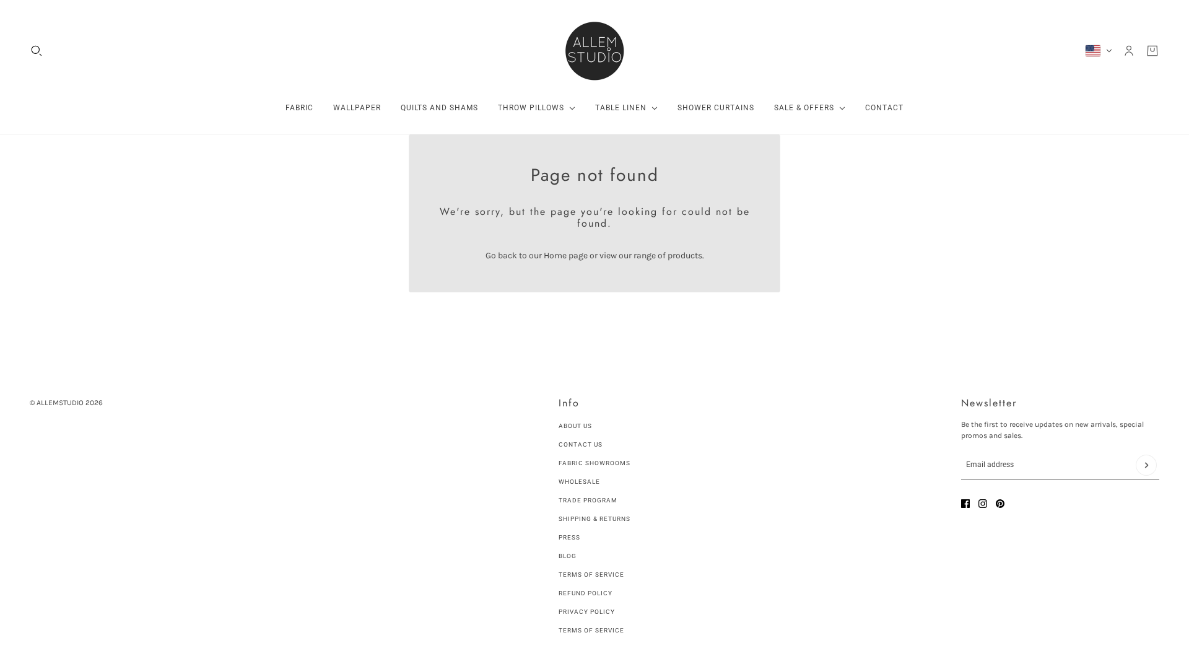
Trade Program (588, 500)
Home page (566, 255)
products (685, 255)
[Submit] (1146, 465)
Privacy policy (587, 611)
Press (569, 537)
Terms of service (591, 630)
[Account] (1129, 51)
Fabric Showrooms (594, 463)
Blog (568, 556)
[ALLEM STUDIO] (594, 51)
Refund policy (585, 593)
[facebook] (965, 503)
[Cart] (1152, 51)
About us (575, 425)
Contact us (581, 444)
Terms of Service (591, 574)
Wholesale (579, 481)
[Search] (36, 51)
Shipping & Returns (594, 518)
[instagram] (983, 503)
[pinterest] (1000, 503)
